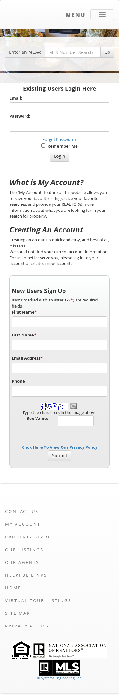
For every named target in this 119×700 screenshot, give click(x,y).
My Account (23, 524)
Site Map (17, 613)
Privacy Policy (27, 626)
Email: (16, 98)
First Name (24, 312)
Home (13, 588)
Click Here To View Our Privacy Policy (59, 447)
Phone (18, 381)
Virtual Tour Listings (38, 600)
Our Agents (22, 562)
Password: (20, 116)
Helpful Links (26, 575)
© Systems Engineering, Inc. (59, 678)
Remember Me (61, 146)
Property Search (30, 537)
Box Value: (37, 418)
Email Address (27, 358)
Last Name (24, 335)
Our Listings (24, 549)
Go (107, 52)
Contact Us (22, 511)
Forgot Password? (59, 139)
